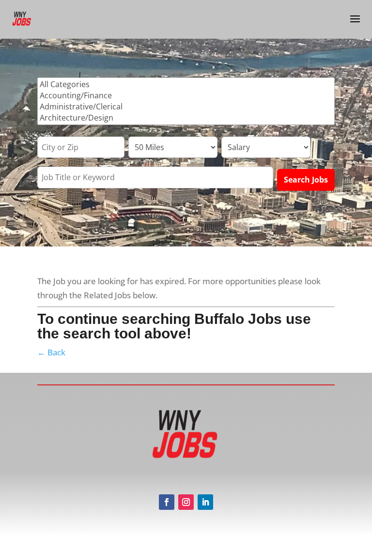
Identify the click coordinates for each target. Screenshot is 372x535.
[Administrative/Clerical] (186, 106)
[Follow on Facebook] (166, 502)
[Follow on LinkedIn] (205, 502)
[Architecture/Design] (186, 117)
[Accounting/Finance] (186, 95)
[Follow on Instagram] (186, 502)
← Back (51, 352)
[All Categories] (186, 84)
